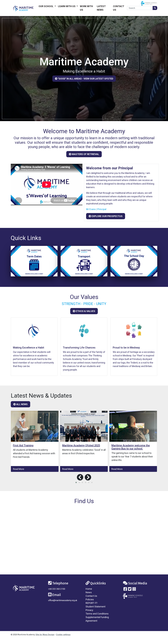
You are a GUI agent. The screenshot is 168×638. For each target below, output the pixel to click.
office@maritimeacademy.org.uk (62, 600)
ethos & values (85, 311)
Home (89, 588)
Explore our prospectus (106, 216)
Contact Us (118, 8)
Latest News (101, 8)
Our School (46, 6)
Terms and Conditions (97, 613)
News (89, 592)
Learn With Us (67, 6)
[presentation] (80, 477)
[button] (76, 482)
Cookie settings (63, 634)
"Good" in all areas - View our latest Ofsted (85, 78)
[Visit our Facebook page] (125, 589)
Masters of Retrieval (85, 154)
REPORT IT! (91, 603)
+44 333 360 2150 (56, 589)
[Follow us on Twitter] (129, 589)
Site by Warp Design (45, 634)
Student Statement (95, 606)
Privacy (89, 610)
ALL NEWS (22, 404)
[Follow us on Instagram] (134, 589)
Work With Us (86, 8)
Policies (90, 599)
